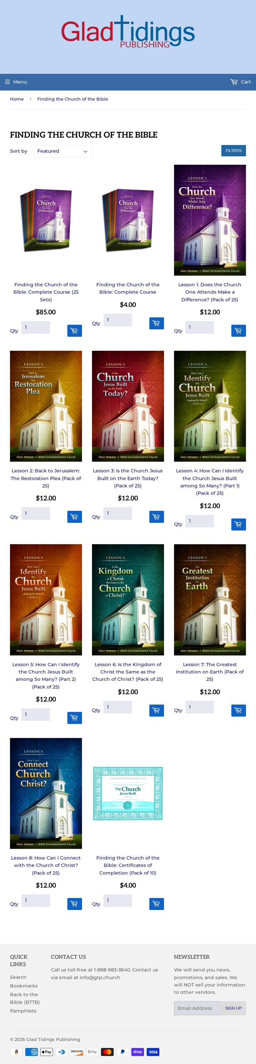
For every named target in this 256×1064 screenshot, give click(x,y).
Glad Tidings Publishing (53, 1039)
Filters (234, 150)
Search (18, 977)
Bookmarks (24, 986)
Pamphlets (23, 1011)
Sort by (18, 151)
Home (17, 99)
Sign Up (233, 1008)
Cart (245, 82)
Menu (20, 82)
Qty (14, 331)
